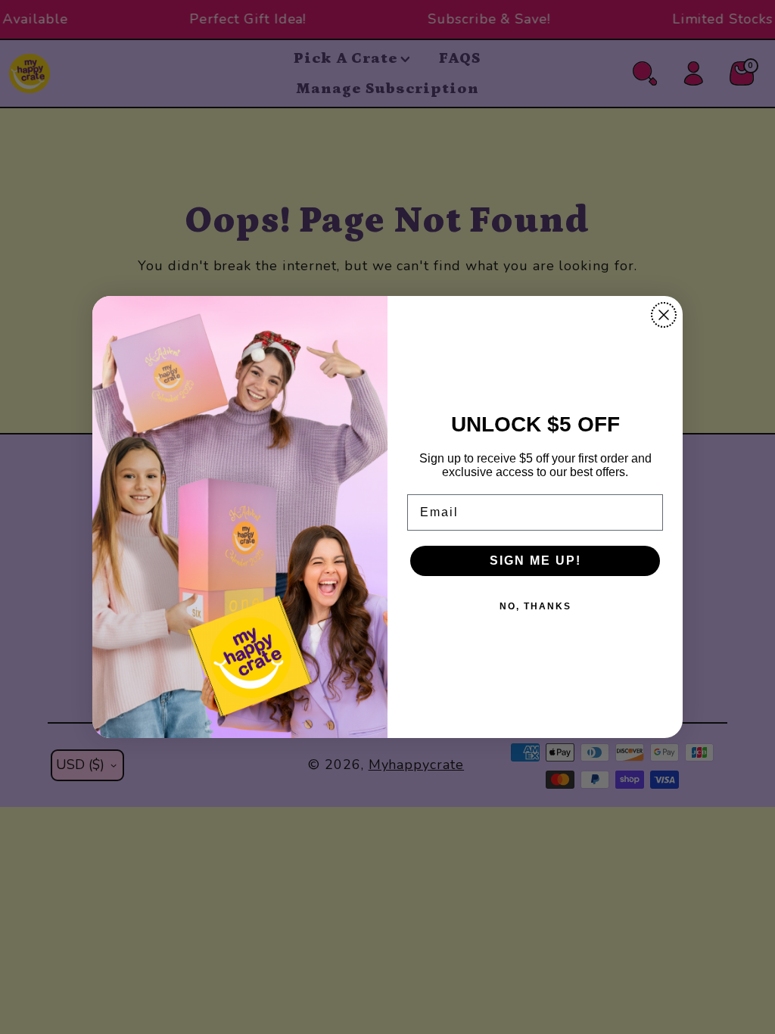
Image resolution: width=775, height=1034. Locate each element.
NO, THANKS (535, 606)
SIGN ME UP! (535, 560)
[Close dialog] (663, 315)
